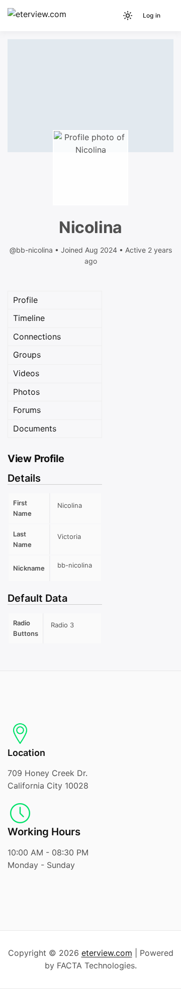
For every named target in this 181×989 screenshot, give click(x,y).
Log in (151, 15)
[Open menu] (168, 16)
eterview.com (106, 953)
